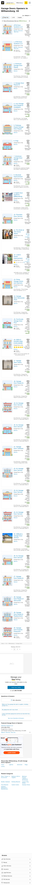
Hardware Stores (26, 784)
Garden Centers (15, 784)
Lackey (3, 766)
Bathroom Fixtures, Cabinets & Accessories (25, 778)
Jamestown (19, 764)
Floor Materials (4, 784)
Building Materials (16, 781)
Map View (6, 17)
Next (20, 649)
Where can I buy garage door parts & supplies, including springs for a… (15, 705)
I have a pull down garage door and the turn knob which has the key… (16, 714)
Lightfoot (11, 764)
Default (27, 15)
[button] (30, 3)
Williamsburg (11, 643)
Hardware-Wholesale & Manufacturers (4, 788)
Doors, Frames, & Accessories (5, 777)
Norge (26, 764)
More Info (16, 31)
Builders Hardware (5, 781)
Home (2, 643)
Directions (20, 30)
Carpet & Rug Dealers (25, 782)
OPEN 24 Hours (23, 21)
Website (15, 30)
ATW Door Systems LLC (18, 26)
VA (6, 643)
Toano (2, 764)
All (14, 17)
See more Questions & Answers (16, 718)
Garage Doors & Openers (19, 29)
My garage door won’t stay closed (10, 709)
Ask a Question (17, 700)
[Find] (26, 2)
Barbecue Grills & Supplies (16, 777)
